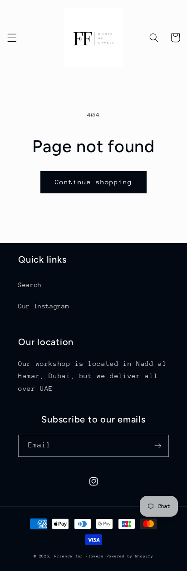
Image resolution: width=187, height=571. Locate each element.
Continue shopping (94, 182)
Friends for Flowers (80, 556)
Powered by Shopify (130, 556)
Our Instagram (43, 306)
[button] (11, 37)
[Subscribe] (158, 446)
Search (30, 284)
